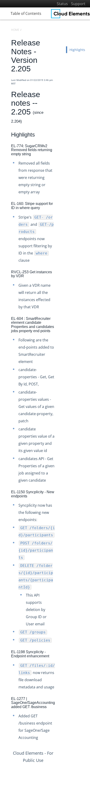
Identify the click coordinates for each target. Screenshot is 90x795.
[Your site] (70, 13)
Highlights (77, 50)
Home (15, 30)
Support (78, 3)
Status (62, 3)
